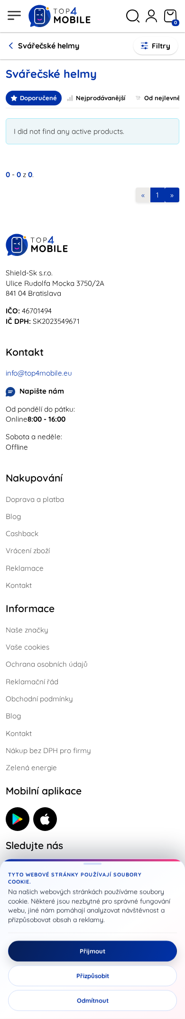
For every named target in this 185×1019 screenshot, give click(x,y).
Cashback (22, 533)
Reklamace (25, 568)
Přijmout (92, 951)
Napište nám (41, 391)
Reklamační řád (32, 681)
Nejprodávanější (100, 98)
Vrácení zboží (28, 550)
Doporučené (38, 98)
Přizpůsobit (92, 976)
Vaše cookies (27, 646)
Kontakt (19, 585)
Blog (13, 516)
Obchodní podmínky (39, 698)
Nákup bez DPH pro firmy (48, 750)
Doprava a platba (35, 499)
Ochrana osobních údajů (47, 664)
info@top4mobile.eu (39, 372)
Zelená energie (31, 767)
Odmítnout (93, 1000)
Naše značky (27, 629)
